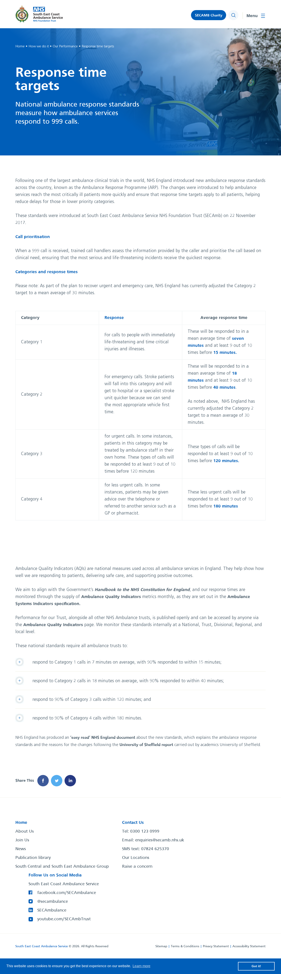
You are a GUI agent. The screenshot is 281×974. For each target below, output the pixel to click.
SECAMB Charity (208, 15)
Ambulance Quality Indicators (111, 597)
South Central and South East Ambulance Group (62, 867)
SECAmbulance (51, 910)
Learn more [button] (141, 966)
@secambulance (52, 902)
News (20, 849)
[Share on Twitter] (56, 780)
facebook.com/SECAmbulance (66, 893)
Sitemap (161, 946)
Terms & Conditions (185, 946)
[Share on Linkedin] (70, 780)
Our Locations (135, 858)
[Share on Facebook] (43, 780)
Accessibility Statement (249, 946)
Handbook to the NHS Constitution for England (142, 590)
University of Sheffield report (146, 745)
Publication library (33, 858)
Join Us (22, 840)
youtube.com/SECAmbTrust (64, 919)
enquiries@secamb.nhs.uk (159, 840)
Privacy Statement (216, 946)
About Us (24, 831)
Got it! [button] (256, 966)
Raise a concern (137, 867)
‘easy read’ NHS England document (102, 738)
